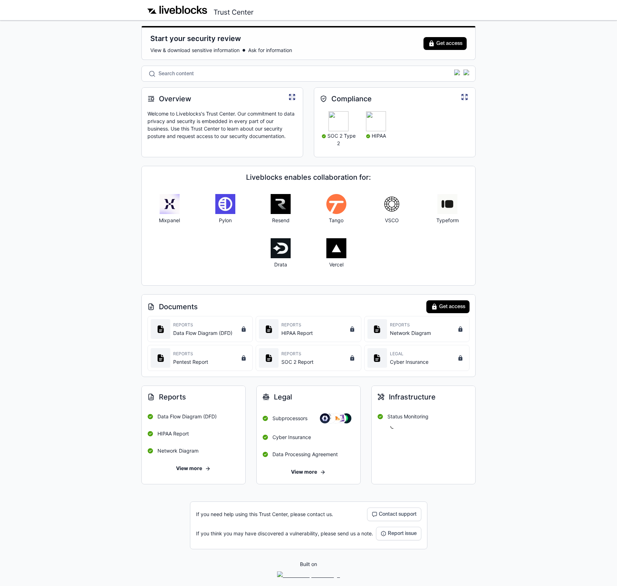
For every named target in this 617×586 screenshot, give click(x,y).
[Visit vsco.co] (392, 204)
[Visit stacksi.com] (281, 248)
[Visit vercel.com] (336, 248)
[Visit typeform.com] (447, 204)
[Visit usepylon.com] (225, 204)
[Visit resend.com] (281, 204)
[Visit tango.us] (336, 204)
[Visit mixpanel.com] (170, 204)
